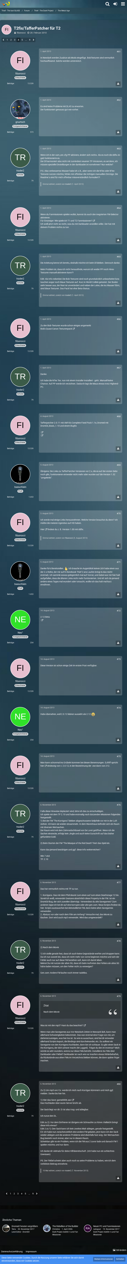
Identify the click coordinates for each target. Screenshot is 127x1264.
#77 (119, 882)
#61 (119, 51)
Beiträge (10, 83)
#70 (119, 513)
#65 (119, 256)
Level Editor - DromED (21, 1232)
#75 (119, 756)
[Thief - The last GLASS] (6, 4)
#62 (119, 100)
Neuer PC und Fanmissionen (106, 1226)
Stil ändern (121, 1250)
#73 (119, 659)
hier (42, 766)
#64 (119, 208)
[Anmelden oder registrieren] (115, 4)
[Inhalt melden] (118, 83)
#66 (119, 319)
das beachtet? (76, 1025)
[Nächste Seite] (33, 40)
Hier (42, 529)
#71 (119, 562)
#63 (119, 148)
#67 (119, 368)
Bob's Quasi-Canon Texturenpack (56, 328)
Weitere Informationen (103, 1259)
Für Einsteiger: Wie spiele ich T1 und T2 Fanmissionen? (66, 220)
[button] (123, 4)
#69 (119, 465)
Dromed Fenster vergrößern (25, 1226)
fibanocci (21, 32)
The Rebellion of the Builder (65, 1226)
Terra (14, 1229)
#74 (119, 708)
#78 (119, 941)
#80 (119, 1084)
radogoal (97, 1229)
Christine (56, 1229)
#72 (119, 610)
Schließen (120, 1259)
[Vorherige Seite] (3, 40)
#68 (119, 416)
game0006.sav (64, 1100)
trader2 (68, 184)
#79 (119, 996)
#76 (119, 805)
